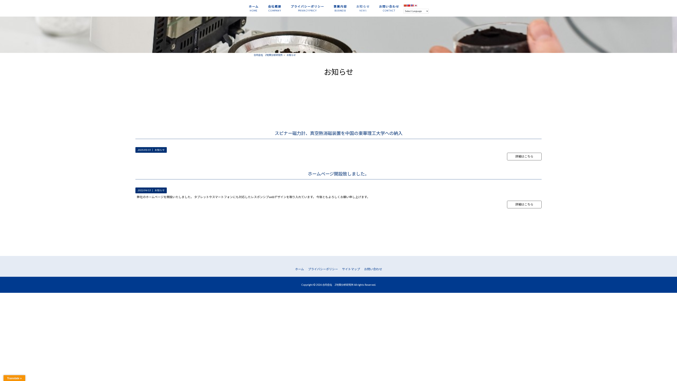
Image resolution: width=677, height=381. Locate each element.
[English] (412, 5)
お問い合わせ (373, 269)
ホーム (299, 269)
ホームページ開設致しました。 (338, 173)
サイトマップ (351, 269)
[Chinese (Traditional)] (408, 5)
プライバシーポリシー (323, 269)
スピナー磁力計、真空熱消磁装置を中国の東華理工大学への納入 (338, 133)
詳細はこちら (524, 156)
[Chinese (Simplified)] (405, 5)
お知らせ (160, 150)
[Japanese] (415, 5)
